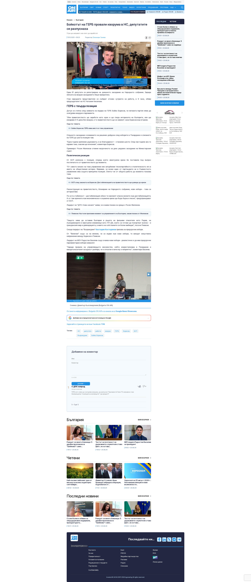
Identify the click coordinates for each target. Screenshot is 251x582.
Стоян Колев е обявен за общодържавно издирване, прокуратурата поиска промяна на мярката (168, 30)
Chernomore (155, 2)
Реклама (124, 559)
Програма (164, 7)
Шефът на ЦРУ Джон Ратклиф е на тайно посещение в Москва (166, 78)
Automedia (130, 2)
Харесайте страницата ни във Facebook (86, 324)
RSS (154, 553)
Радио (123, 562)
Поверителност (94, 556)
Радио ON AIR (168, 12)
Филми (155, 550)
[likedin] (164, 539)
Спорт (105, 7)
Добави (80, 383)
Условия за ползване (96, 559)
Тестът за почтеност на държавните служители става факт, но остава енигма (169, 55)
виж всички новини (169, 103)
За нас (90, 553)
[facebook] (159, 539)
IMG (69, 2)
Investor (74, 2)
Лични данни (157, 562)
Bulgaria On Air (94, 2)
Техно (124, 7)
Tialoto (105, 2)
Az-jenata (110, 2)
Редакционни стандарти (97, 562)
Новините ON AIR (154, 12)
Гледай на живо (86, 12)
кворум (108, 331)
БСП (135, 331)
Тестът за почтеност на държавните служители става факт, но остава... (108, 444)
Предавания (153, 7)
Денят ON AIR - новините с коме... (108, 12)
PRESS (123, 553)
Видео (132, 7)
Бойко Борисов (97, 335)
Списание (124, 566)
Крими (98, 7)
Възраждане (82, 335)
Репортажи (141, 7)
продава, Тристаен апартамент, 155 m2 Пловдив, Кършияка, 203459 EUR (175, 140)
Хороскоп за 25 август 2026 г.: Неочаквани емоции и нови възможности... (137, 482)
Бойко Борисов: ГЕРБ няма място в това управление (92, 128)
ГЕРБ (117, 331)
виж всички (143, 420)
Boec (171, 2)
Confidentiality (93, 570)
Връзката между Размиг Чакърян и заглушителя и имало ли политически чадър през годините (169, 91)
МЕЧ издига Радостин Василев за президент (166, 67)
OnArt (155, 557)
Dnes (79, 2)
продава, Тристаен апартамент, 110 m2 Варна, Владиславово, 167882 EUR (176, 150)
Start (161, 2)
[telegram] (179, 539)
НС (79, 331)
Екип (122, 550)
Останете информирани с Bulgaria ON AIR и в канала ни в (102, 311)
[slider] (104, 87)
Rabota (142, 2)
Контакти (92, 550)
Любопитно (115, 7)
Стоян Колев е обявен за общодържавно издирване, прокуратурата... (78, 520)
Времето (180, 12)
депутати (87, 331)
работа (98, 331)
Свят (92, 7)
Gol (100, 2)
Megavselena (177, 2)
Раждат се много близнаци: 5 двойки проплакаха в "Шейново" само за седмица (169, 43)
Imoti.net (136, 2)
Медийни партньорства (129, 556)
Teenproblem (122, 2)
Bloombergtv (85, 2)
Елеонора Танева (99, 37)
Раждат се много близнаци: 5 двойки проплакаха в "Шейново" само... (79, 444)
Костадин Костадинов (106, 229)
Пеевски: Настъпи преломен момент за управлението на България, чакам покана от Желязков (109, 214)
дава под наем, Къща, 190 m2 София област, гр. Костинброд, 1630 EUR (176, 130)
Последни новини (138, 12)
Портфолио (92, 566)
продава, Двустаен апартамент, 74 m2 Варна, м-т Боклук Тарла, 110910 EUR (175, 119)
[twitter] (169, 539)
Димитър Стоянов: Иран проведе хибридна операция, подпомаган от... (108, 482)
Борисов (126, 331)
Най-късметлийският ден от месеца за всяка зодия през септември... (79, 482)
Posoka (166, 2)
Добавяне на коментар (85, 351)
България (84, 7)
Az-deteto (148, 2)
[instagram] (174, 539)
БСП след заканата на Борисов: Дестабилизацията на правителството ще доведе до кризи (108, 182)
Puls (116, 2)
